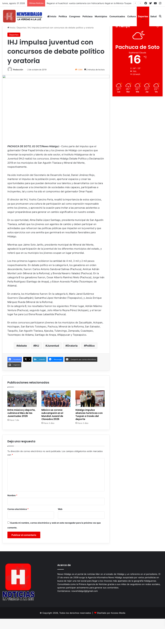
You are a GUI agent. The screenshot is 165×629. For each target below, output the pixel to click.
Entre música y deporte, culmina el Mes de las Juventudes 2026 (21, 413)
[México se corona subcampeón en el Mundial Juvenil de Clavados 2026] (56, 398)
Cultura (131, 16)
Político (90, 345)
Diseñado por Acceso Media (111, 613)
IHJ (37, 345)
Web (60, 509)
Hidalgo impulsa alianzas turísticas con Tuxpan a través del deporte (89, 414)
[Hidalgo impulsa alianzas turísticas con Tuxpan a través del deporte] (90, 398)
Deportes (143, 16)
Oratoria (72, 345)
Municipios (101, 16)
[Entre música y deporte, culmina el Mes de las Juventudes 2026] (22, 398)
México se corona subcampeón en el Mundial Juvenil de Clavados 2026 (52, 414)
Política (63, 16)
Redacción (18, 69)
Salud (153, 16)
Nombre (12, 495)
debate (22, 345)
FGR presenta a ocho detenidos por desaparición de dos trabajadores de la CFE (90, 3)
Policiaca (87, 16)
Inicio (53, 16)
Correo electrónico (18, 509)
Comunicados (117, 16)
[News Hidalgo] (22, 16)
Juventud (53, 345)
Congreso (74, 16)
